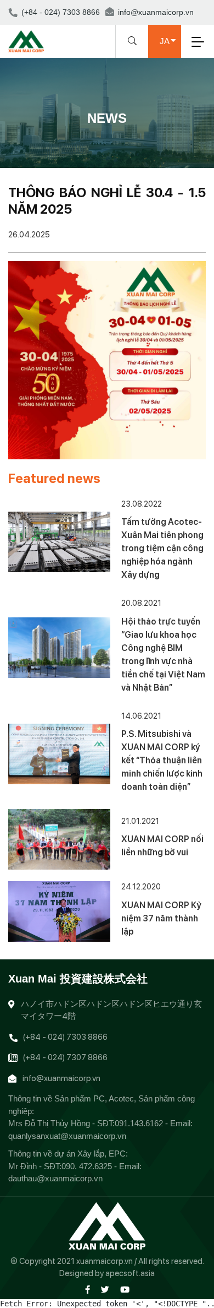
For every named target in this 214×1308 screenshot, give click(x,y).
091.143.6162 (139, 1123)
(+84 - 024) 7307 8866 (65, 1057)
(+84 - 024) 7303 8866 (60, 12)
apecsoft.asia (130, 1273)
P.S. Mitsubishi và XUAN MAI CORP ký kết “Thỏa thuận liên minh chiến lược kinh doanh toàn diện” (161, 760)
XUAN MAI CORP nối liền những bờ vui (162, 845)
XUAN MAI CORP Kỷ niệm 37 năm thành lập (161, 918)
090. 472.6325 (86, 1166)
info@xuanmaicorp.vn (156, 12)
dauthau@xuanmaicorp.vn (55, 1178)
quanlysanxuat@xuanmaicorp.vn (67, 1136)
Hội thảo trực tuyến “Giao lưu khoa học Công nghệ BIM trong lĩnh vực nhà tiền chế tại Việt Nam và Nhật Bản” (163, 654)
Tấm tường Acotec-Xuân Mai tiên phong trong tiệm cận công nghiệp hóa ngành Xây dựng (162, 548)
